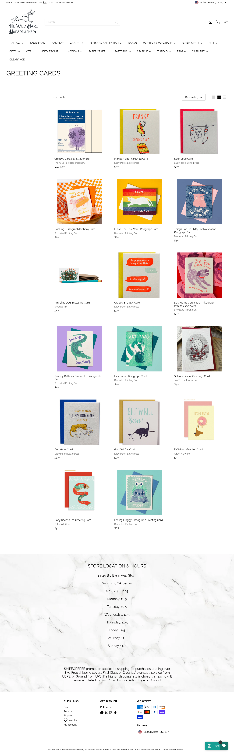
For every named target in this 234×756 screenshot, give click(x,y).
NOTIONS (74, 51)
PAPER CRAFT (97, 51)
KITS (29, 51)
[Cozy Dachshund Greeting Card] (79, 498)
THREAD (162, 51)
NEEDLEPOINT (50, 51)
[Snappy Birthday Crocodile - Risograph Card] (79, 356)
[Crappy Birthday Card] (139, 281)
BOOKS (132, 43)
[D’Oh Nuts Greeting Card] (199, 428)
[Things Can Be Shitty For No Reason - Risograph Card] (199, 209)
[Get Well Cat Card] (139, 428)
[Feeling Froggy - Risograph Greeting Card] (139, 498)
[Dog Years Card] (79, 428)
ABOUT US (76, 43)
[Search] (116, 22)
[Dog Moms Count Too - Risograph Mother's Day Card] (199, 283)
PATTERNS (121, 51)
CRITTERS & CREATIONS (158, 43)
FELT (212, 43)
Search (67, 707)
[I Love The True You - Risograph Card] (139, 207)
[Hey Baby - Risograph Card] (139, 354)
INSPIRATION (37, 43)
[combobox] (82, 22)
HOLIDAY (15, 43)
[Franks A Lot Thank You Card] (139, 137)
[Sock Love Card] (199, 137)
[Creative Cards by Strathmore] (79, 137)
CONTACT (58, 43)
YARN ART (198, 51)
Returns (68, 711)
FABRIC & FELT (191, 43)
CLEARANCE (17, 59)
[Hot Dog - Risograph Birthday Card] (79, 207)
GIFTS (13, 51)
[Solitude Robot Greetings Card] (199, 354)
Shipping (68, 715)
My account (70, 724)
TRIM (180, 51)
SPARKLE (143, 51)
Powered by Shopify (173, 750)
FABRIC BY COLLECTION (104, 43)
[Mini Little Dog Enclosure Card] (79, 281)
